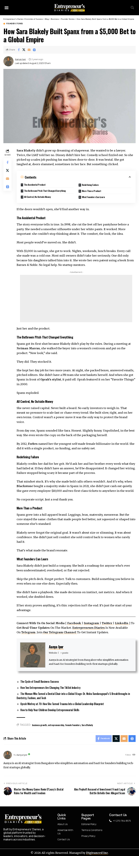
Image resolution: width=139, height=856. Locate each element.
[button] (6, 7)
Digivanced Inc (97, 852)
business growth (39, 725)
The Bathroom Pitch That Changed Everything (45, 190)
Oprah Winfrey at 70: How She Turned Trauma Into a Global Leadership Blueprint (62, 704)
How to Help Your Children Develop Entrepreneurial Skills (49, 710)
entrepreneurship (56, 725)
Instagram (92, 623)
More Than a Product (91, 191)
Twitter (107, 623)
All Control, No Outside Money (37, 197)
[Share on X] (24, 49)
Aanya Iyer (20, 59)
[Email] (29, 49)
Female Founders (73, 725)
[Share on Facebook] (18, 49)
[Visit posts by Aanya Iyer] (7, 755)
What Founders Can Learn (93, 197)
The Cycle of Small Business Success (39, 681)
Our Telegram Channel (59, 632)
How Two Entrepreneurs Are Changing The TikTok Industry (50, 688)
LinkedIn (122, 623)
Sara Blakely (87, 725)
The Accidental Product (35, 184)
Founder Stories (14, 24)
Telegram (28, 632)
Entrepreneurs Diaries (88, 627)
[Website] (134, 754)
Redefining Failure (90, 184)
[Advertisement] (76, 298)
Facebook (74, 623)
